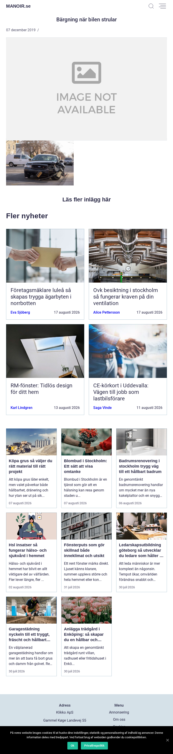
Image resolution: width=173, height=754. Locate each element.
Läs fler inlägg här (86, 199)
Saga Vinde (102, 408)
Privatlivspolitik (94, 745)
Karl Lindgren (21, 408)
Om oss (119, 719)
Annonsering (119, 712)
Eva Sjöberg (20, 312)
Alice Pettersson (106, 312)
